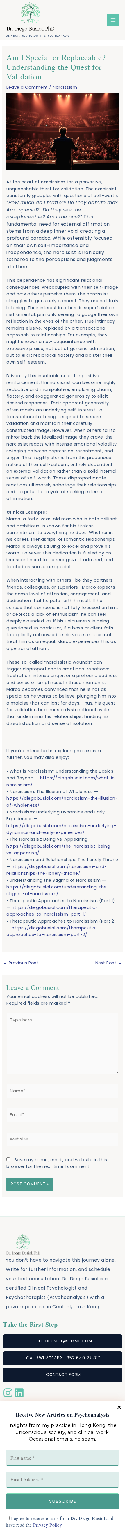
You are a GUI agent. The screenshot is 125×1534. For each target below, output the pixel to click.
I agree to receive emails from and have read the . (59, 1521)
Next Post (108, 963)
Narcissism (65, 87)
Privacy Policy (47, 1525)
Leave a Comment (27, 87)
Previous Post (21, 963)
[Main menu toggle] (113, 20)
